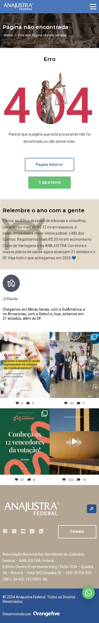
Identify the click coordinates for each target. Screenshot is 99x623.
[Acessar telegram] (32, 531)
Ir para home (50, 182)
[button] (93, 6)
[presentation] (92, 300)
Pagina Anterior (49, 164)
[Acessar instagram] (14, 531)
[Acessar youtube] (23, 531)
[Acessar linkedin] (41, 531)
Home (8, 35)
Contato (77, 531)
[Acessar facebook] (5, 531)
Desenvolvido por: (17, 614)
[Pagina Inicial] (18, 6)
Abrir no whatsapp (88, 592)
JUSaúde (10, 299)
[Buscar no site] (91, 508)
